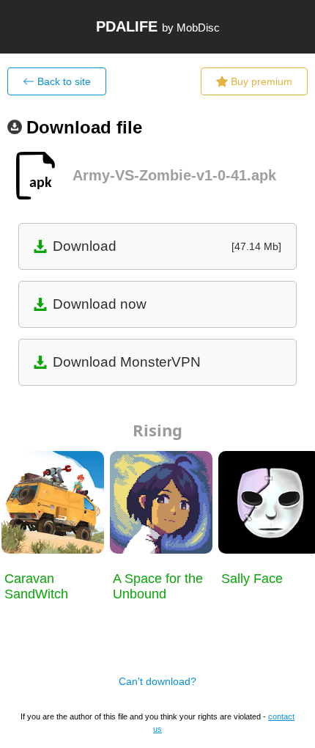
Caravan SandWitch (36, 586)
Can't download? (157, 681)
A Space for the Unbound (158, 586)
